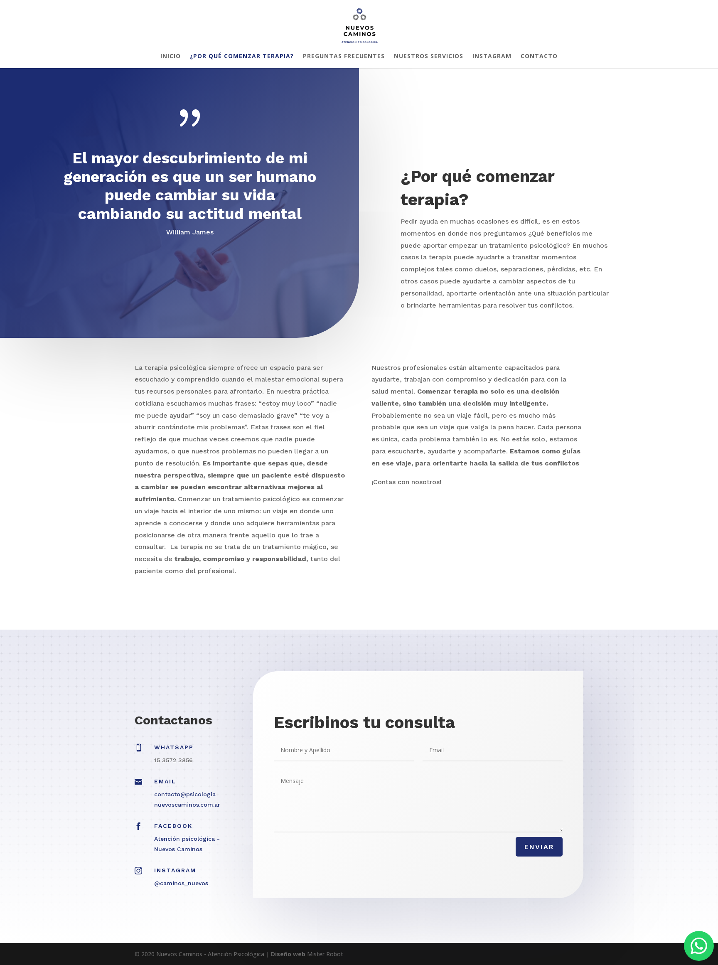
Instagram (491, 56)
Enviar (539, 847)
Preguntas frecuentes (344, 56)
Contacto (539, 56)
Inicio (170, 56)
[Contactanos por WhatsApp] (699, 946)
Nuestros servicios (428, 56)
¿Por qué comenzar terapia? (242, 56)
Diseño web (288, 954)
